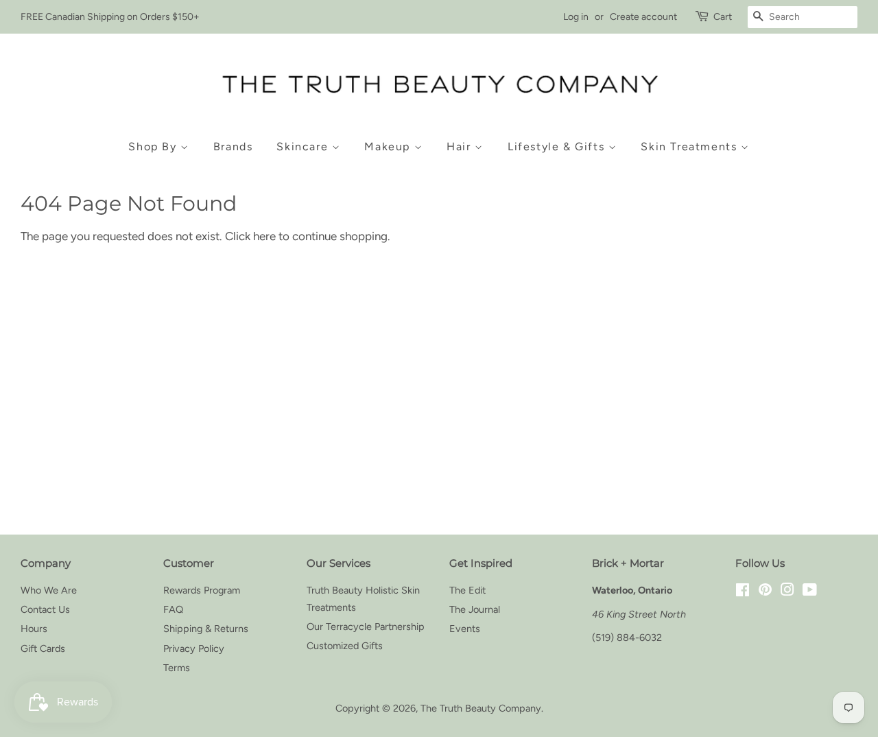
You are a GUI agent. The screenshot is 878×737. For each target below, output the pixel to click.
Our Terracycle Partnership (366, 626)
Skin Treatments (691, 146)
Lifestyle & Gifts (558, 146)
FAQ (173, 609)
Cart (722, 17)
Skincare (303, 146)
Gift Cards (43, 648)
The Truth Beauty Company (480, 708)
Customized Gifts (345, 646)
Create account (643, 17)
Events (464, 628)
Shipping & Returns (205, 628)
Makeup (389, 146)
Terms (176, 668)
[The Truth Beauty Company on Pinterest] (765, 591)
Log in (576, 17)
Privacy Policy (193, 648)
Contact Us (45, 609)
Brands (233, 146)
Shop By (154, 146)
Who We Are (49, 590)
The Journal (474, 609)
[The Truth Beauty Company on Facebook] (742, 591)
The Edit (467, 590)
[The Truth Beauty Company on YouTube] (810, 591)
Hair (461, 146)
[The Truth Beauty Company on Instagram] (787, 591)
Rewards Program (201, 590)
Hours (34, 628)
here (264, 236)
